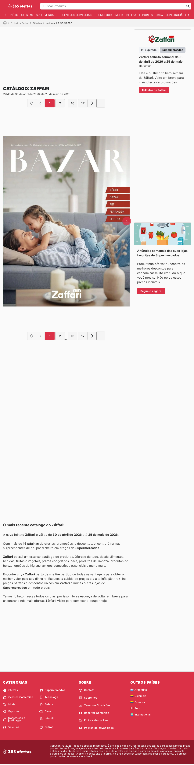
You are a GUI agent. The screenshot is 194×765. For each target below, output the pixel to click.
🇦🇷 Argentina (138, 689)
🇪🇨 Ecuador (137, 702)
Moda (119, 15)
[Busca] (188, 6)
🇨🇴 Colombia (138, 695)
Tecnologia (103, 15)
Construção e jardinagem (16, 719)
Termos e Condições (97, 705)
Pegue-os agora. (151, 291)
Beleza (131, 15)
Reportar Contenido (96, 712)
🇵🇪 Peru (135, 708)
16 (72, 103)
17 (82, 103)
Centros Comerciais (77, 15)
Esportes (146, 15)
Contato (89, 690)
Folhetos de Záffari (154, 90)
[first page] (31, 103)
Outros (49, 727)
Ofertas (27, 15)
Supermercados (47, 15)
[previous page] (40, 103)
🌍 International (140, 714)
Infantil (49, 718)
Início (14, 15)
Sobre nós (90, 697)
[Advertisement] (66, 53)
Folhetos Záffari (20, 23)
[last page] (101, 103)
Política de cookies (96, 720)
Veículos (13, 727)
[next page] (92, 103)
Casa (159, 15)
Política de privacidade (99, 727)
